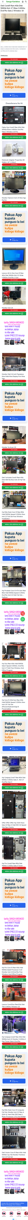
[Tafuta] (26, 2)
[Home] (23, 2)
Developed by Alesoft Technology (14, 1207)
